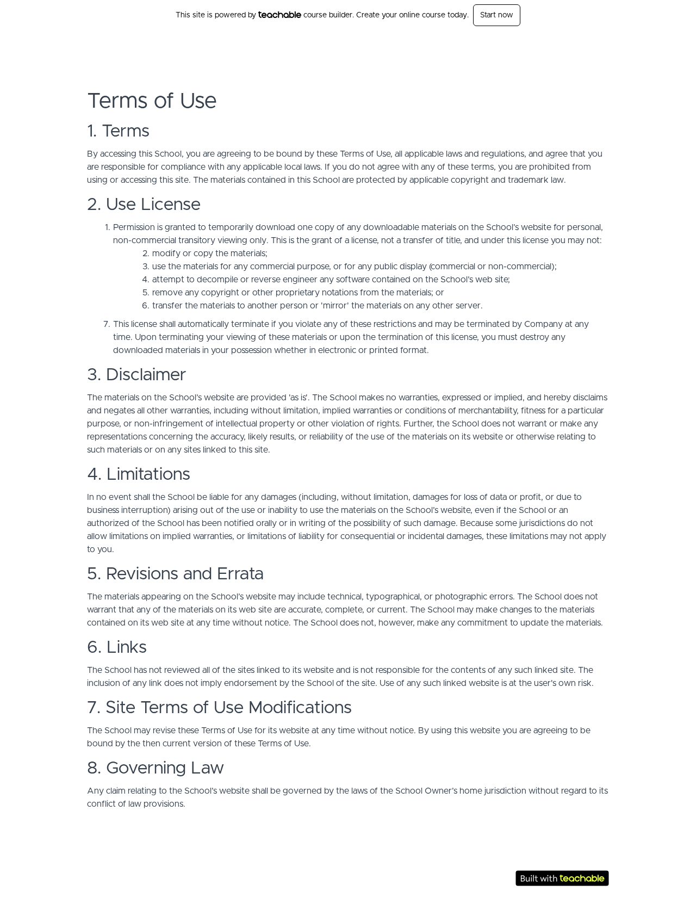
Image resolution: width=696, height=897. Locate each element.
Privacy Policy (539, 865)
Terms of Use (538, 854)
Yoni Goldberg (139, 47)
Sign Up (595, 47)
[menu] (577, 46)
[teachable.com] (279, 14)
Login (563, 47)
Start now (496, 15)
